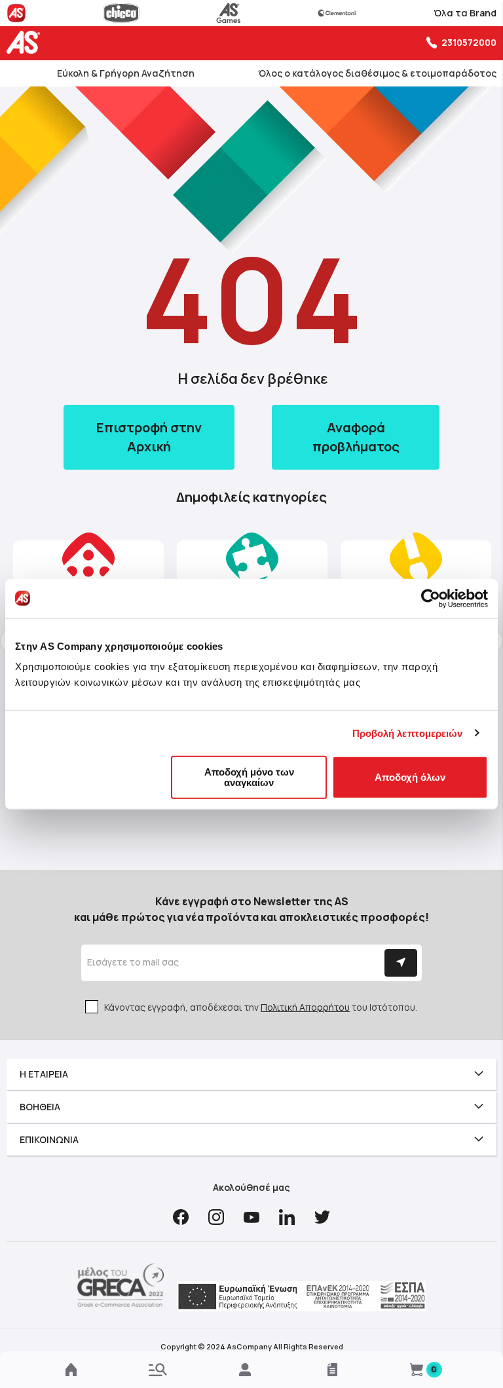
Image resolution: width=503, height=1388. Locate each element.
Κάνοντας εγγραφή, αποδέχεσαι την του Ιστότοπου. (260, 1007)
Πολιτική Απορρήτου (305, 1007)
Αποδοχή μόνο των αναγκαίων (249, 777)
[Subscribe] (400, 963)
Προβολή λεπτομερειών (407, 732)
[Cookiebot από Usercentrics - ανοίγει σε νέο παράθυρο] (430, 598)
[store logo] (26, 42)
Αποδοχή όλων (410, 777)
